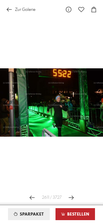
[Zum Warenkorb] (93, 9)
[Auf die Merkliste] (81, 9)
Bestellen (77, 214)
